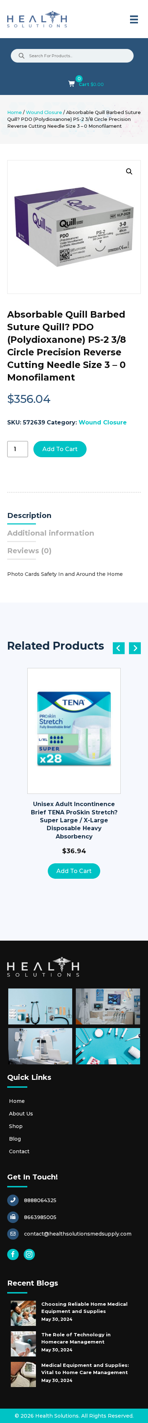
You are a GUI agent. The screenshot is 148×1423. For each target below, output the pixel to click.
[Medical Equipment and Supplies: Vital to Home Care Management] (23, 1374)
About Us (21, 1113)
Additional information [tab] (50, 533)
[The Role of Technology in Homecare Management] (23, 1343)
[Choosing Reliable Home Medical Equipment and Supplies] (23, 1313)
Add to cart (60, 449)
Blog (15, 1139)
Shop (16, 1126)
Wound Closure (44, 112)
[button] (129, 171)
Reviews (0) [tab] (29, 550)
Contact (19, 1151)
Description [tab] (29, 515)
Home (14, 112)
